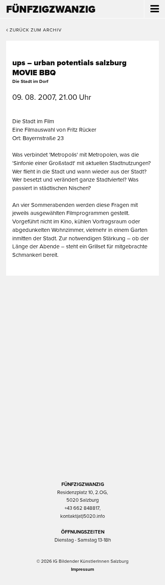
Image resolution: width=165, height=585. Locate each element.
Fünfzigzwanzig (51, 9)
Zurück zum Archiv (35, 30)
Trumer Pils (82, 437)
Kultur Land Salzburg (82, 355)
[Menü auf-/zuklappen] (154, 9)
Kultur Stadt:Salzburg (82, 315)
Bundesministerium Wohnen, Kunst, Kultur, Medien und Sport (82, 396)
